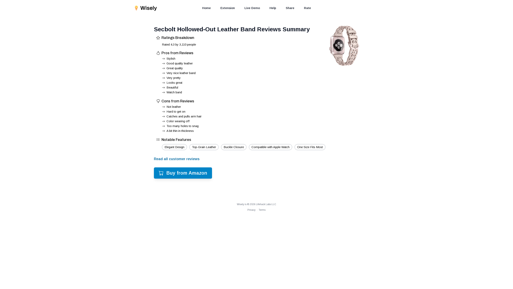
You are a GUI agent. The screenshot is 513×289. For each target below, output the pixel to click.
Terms (262, 210)
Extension (227, 8)
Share (290, 8)
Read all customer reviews (177, 159)
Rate (307, 8)
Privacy (251, 210)
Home (206, 8)
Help (273, 8)
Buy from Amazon (186, 173)
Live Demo (252, 8)
